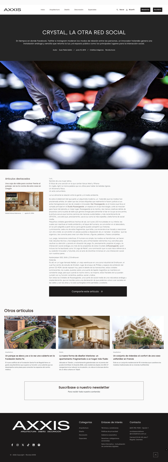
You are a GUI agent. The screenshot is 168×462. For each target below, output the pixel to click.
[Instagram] (18, 446)
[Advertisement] (148, 206)
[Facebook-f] (13, 446)
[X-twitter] (24, 446)
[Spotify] (40, 446)
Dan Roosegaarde (98, 204)
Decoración (78, 10)
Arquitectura (55, 10)
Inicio (43, 10)
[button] (102, 291)
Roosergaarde (113, 246)
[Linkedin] (34, 446)
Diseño (67, 10)
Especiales (92, 10)
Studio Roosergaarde (75, 207)
